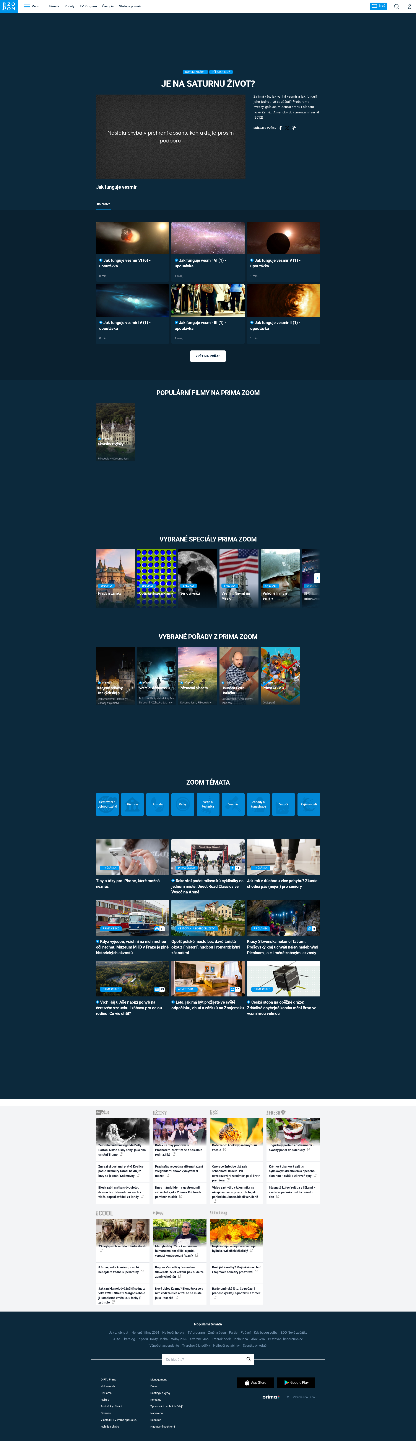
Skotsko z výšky (111, 444)
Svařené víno (199, 1339)
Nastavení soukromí (162, 1426)
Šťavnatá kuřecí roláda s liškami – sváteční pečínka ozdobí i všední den (292, 1192)
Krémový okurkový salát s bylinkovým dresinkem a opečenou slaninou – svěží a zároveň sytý (292, 1171)
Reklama (106, 1393)
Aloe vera (258, 1339)
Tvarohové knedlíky (196, 1346)
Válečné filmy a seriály (275, 595)
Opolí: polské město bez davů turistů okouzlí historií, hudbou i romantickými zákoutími (205, 947)
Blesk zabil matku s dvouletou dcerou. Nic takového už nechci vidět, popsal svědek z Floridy (119, 1192)
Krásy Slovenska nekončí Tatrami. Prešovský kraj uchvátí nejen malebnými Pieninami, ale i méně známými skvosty (282, 947)
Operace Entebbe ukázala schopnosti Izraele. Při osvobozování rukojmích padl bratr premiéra (236, 1173)
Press (154, 1386)
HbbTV (105, 1399)
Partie (233, 1333)
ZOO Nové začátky (294, 1333)
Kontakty (155, 1399)
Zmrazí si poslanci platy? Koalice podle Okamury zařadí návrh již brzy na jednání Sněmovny (120, 1171)
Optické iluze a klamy (156, 593)
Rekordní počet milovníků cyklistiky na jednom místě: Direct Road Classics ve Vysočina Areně (207, 886)
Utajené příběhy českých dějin (110, 690)
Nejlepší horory (173, 1333)
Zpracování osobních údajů (166, 1406)
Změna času (217, 1333)
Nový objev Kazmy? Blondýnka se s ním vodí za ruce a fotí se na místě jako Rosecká (179, 1293)
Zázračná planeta (194, 688)
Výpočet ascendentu (164, 1346)
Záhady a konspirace (258, 804)
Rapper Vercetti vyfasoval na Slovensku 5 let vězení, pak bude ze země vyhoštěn (179, 1272)
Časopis (108, 6)
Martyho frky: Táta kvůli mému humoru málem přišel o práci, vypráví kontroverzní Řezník (176, 1251)
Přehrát (107, 438)
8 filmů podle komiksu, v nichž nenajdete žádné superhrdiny (118, 1270)
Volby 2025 (179, 1339)
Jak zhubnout (118, 1333)
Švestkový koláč (254, 1346)
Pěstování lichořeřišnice (285, 1339)
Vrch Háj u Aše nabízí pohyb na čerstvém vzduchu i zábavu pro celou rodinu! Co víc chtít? (129, 1008)
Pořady (69, 6)
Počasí (246, 1333)
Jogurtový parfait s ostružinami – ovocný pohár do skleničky (292, 1147)
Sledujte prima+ (130, 6)
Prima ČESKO (273, 688)
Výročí (283, 804)
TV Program (88, 6)
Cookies (106, 1413)
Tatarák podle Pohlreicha (230, 1339)
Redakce (155, 1419)
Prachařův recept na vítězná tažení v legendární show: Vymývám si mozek (179, 1171)
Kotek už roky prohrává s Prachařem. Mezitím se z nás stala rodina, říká (178, 1149)
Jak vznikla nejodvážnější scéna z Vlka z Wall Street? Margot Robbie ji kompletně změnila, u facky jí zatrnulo (121, 1295)
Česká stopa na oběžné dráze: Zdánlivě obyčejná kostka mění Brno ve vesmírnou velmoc (281, 1008)
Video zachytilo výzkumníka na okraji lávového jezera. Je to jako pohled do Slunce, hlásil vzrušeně (235, 1192)
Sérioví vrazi (190, 593)
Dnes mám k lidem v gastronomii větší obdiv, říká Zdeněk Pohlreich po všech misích (178, 1192)
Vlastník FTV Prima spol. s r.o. (119, 1419)
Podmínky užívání (111, 1406)
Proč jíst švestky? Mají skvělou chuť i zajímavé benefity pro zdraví (236, 1270)
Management (158, 1379)
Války (183, 804)
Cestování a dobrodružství (107, 804)
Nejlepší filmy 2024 (145, 1333)
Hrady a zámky (110, 593)
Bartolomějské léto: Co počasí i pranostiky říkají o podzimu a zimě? (236, 1291)
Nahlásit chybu (110, 1426)
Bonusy (103, 204)
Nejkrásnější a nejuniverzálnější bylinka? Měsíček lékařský (234, 1249)
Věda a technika (208, 804)
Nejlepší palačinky (226, 1346)
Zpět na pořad (208, 356)
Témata (54, 6)
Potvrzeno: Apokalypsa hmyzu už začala (234, 1147)
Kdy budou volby (265, 1333)
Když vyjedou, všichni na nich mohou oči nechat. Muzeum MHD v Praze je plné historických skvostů (132, 947)
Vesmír (233, 804)
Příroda (158, 804)
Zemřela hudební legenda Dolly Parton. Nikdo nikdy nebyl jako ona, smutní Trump (122, 1149)
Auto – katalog (124, 1339)
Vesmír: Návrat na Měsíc (235, 595)
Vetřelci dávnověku (154, 688)
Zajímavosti (309, 804)
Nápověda (156, 1413)
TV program (196, 1333)
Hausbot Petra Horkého (232, 690)
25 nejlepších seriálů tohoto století (122, 1246)
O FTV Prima (108, 1379)
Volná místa (108, 1386)
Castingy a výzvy (160, 1393)
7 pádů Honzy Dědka (153, 1339)
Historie (132, 804)
